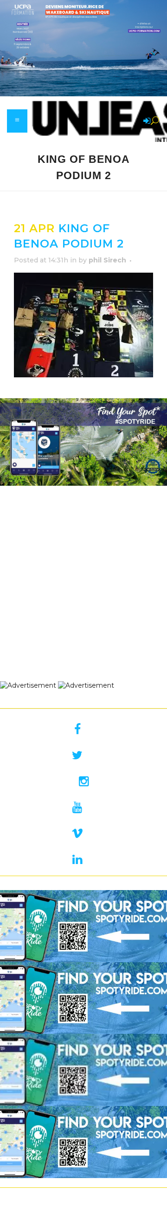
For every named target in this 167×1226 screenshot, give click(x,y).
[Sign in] (145, 121)
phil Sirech (107, 260)
